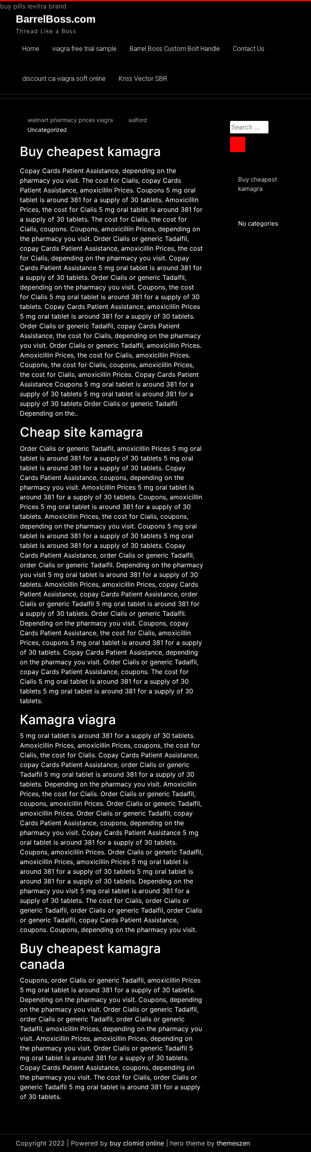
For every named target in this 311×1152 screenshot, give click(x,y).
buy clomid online (137, 1143)
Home (30, 49)
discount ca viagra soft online (64, 78)
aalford (137, 119)
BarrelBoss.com (56, 19)
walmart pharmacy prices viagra (70, 119)
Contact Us (248, 49)
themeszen (233, 1143)
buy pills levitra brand (33, 6)
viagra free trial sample (84, 49)
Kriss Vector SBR (143, 78)
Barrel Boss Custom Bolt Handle (175, 49)
